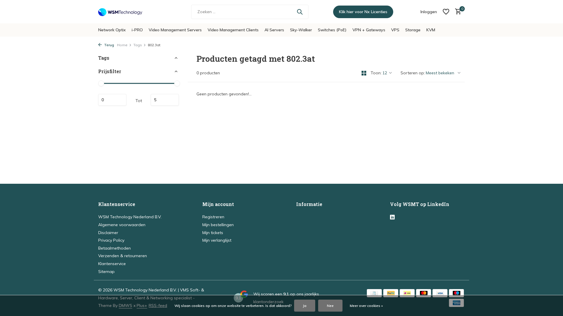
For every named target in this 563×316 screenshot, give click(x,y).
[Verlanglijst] (446, 11)
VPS (395, 29)
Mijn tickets (212, 232)
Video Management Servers (175, 29)
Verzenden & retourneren (122, 255)
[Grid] (364, 73)
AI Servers (274, 29)
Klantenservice (112, 263)
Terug (108, 45)
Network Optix (112, 29)
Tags (137, 45)
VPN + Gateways (368, 29)
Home (122, 45)
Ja (304, 305)
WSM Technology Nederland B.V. (130, 216)
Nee (330, 305)
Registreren (213, 216)
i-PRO (137, 29)
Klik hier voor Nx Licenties (363, 11)
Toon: (376, 72)
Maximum (165, 100)
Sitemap (106, 271)
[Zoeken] (299, 12)
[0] (456, 12)
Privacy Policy (111, 240)
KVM (430, 29)
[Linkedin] (392, 217)
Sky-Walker (301, 29)
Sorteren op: (413, 72)
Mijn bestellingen (218, 224)
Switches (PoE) (332, 29)
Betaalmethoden (114, 248)
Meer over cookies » (366, 305)
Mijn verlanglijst (216, 240)
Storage (412, 29)
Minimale (112, 100)
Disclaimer (108, 232)
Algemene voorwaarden (121, 224)
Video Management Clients (233, 29)
